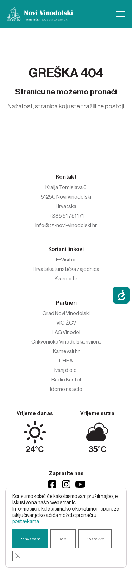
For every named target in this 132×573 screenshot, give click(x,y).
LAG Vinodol (66, 332)
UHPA (66, 361)
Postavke (95, 539)
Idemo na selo (66, 389)
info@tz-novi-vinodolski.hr (66, 225)
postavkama (25, 521)
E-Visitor (66, 259)
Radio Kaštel (66, 379)
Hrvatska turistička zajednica (66, 269)
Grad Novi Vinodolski (66, 313)
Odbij (63, 539)
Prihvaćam (29, 539)
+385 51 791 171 (66, 216)
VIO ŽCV (66, 323)
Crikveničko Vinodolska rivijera (66, 342)
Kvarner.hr (66, 278)
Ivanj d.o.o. (66, 370)
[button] (120, 14)
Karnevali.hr (66, 351)
